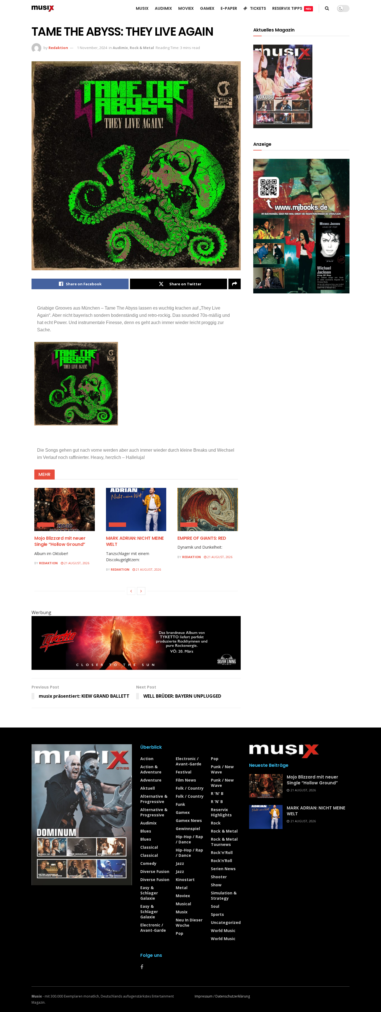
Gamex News (189, 820)
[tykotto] (136, 642)
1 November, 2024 (92, 47)
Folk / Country (190, 788)
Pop (179, 933)
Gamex (183, 812)
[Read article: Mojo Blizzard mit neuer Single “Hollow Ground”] (64, 509)
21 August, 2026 (76, 563)
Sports (217, 914)
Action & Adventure (150, 769)
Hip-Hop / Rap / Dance (189, 839)
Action (146, 758)
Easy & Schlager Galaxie (149, 893)
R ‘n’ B (217, 801)
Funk (180, 804)
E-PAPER (229, 8)
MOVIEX (186, 8)
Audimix (120, 47)
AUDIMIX (163, 8)
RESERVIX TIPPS (291, 8)
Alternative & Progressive (153, 799)
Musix (181, 911)
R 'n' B (217, 793)
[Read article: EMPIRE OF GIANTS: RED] (207, 509)
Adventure (150, 780)
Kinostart (185, 879)
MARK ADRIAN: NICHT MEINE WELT (135, 541)
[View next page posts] (141, 591)
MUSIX (142, 8)
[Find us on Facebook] (141, 967)
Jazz (180, 863)
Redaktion (58, 47)
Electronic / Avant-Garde (153, 927)
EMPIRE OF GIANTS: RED (201, 538)
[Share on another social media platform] (234, 284)
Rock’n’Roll (221, 860)
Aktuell (147, 788)
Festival (183, 772)
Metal (181, 887)
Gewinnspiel (188, 828)
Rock (216, 823)
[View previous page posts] (131, 591)
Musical (183, 903)
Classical (149, 847)
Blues (145, 831)
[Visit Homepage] (43, 8)
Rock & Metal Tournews (224, 841)
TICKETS (258, 8)
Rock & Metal (142, 47)
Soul (215, 906)
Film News (186, 780)
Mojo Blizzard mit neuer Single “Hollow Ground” (60, 541)
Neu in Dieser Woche (189, 922)
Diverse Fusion (154, 871)
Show (216, 884)
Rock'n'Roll (222, 852)
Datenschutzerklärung (232, 996)
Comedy (148, 863)
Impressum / (205, 996)
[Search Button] (327, 8)
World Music (223, 930)
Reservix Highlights (221, 812)
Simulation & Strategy (224, 895)
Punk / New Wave (222, 769)
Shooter (219, 876)
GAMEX (207, 8)
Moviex (183, 895)
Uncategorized (226, 922)
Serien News (223, 868)
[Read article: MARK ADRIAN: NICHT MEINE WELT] (136, 509)
